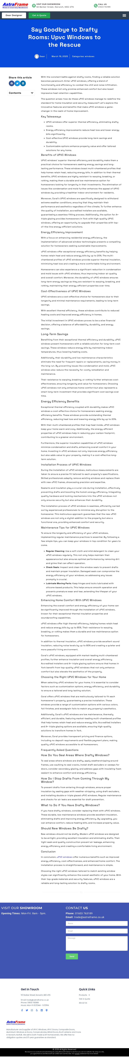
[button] (124, 15)
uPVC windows (65, 857)
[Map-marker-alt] (46, 1010)
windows (89, 56)
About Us (83, 1003)
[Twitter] (27, 1010)
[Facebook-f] (22, 1010)
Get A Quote (84, 999)
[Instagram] (32, 1010)
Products (83, 995)
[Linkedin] (42, 1010)
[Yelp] (37, 1010)
